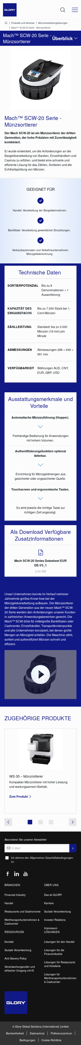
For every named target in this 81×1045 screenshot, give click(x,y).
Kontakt (9, 942)
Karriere (49, 903)
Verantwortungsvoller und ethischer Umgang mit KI (20, 968)
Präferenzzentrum (61, 1033)
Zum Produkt (18, 796)
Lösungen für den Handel (59, 942)
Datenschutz (37, 1033)
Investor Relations (55, 920)
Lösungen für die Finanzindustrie (54, 952)
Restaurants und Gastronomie (22, 911)
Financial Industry (15, 895)
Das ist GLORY (53, 895)
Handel (9, 903)
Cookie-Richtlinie (51, 1040)
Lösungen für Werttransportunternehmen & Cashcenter (60, 978)
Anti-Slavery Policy (16, 958)
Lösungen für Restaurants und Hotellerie (59, 964)
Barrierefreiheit (15, 1033)
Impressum (50, 928)
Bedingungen (27, 1040)
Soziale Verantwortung (57, 911)
